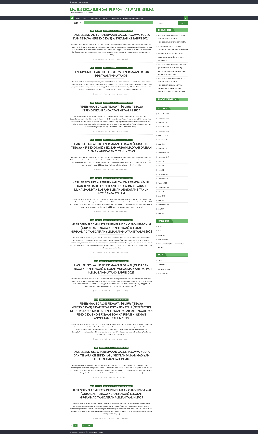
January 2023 (162, 140)
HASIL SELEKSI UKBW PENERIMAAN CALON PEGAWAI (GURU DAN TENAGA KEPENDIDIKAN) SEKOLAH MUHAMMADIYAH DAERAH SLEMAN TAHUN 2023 (111, 355)
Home (78, 18)
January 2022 (162, 148)
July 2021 (161, 161)
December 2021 (163, 153)
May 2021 (161, 170)
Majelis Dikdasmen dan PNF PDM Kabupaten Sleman (112, 9)
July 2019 (161, 192)
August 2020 (162, 183)
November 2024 (163, 118)
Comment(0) (123, 59)
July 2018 (161, 209)
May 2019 (161, 200)
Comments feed (164, 269)
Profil (85, 18)
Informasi (94, 18)
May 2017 (161, 213)
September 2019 (164, 187)
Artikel (105, 18)
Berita (92, 31)
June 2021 (161, 166)
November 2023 (163, 131)
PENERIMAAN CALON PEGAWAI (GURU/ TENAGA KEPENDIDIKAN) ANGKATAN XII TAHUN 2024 (111, 108)
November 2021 (163, 157)
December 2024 (164, 114)
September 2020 (164, 179)
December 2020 (164, 174)
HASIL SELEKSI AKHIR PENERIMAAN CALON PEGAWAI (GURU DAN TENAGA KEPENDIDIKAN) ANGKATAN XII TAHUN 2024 (111, 36)
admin (113, 59)
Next (89, 425)
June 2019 (161, 196)
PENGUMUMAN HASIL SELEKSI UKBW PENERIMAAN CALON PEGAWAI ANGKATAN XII (111, 74)
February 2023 (163, 135)
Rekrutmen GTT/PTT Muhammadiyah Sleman (127, 18)
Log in (160, 260)
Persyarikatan (163, 240)
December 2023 (163, 127)
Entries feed (162, 265)
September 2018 (164, 205)
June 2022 (161, 144)
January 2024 (163, 123)
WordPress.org (163, 273)
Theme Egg (99, 432)
